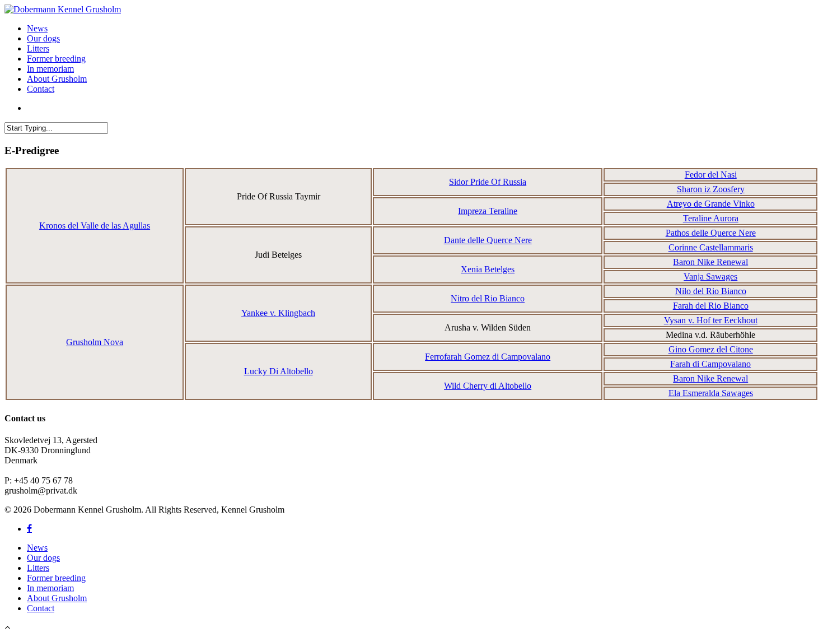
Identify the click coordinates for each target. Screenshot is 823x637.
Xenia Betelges (488, 269)
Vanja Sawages (710, 276)
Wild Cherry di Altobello (487, 385)
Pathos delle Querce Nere (711, 233)
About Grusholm (57, 78)
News (37, 28)
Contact (40, 89)
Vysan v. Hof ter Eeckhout (710, 320)
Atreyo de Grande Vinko (711, 203)
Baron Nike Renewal (710, 262)
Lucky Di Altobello (278, 371)
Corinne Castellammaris (710, 247)
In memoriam (50, 68)
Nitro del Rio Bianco (488, 298)
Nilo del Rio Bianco (710, 291)
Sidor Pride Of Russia (487, 182)
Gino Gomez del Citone (710, 349)
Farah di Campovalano (710, 364)
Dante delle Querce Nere (488, 240)
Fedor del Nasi (711, 174)
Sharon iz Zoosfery (711, 189)
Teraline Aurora (710, 218)
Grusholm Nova (94, 342)
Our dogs (43, 38)
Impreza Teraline (487, 211)
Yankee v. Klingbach (278, 313)
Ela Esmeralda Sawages (710, 393)
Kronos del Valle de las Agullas (94, 225)
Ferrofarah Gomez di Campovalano (487, 356)
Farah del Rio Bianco (711, 305)
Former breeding (56, 58)
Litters (38, 48)
